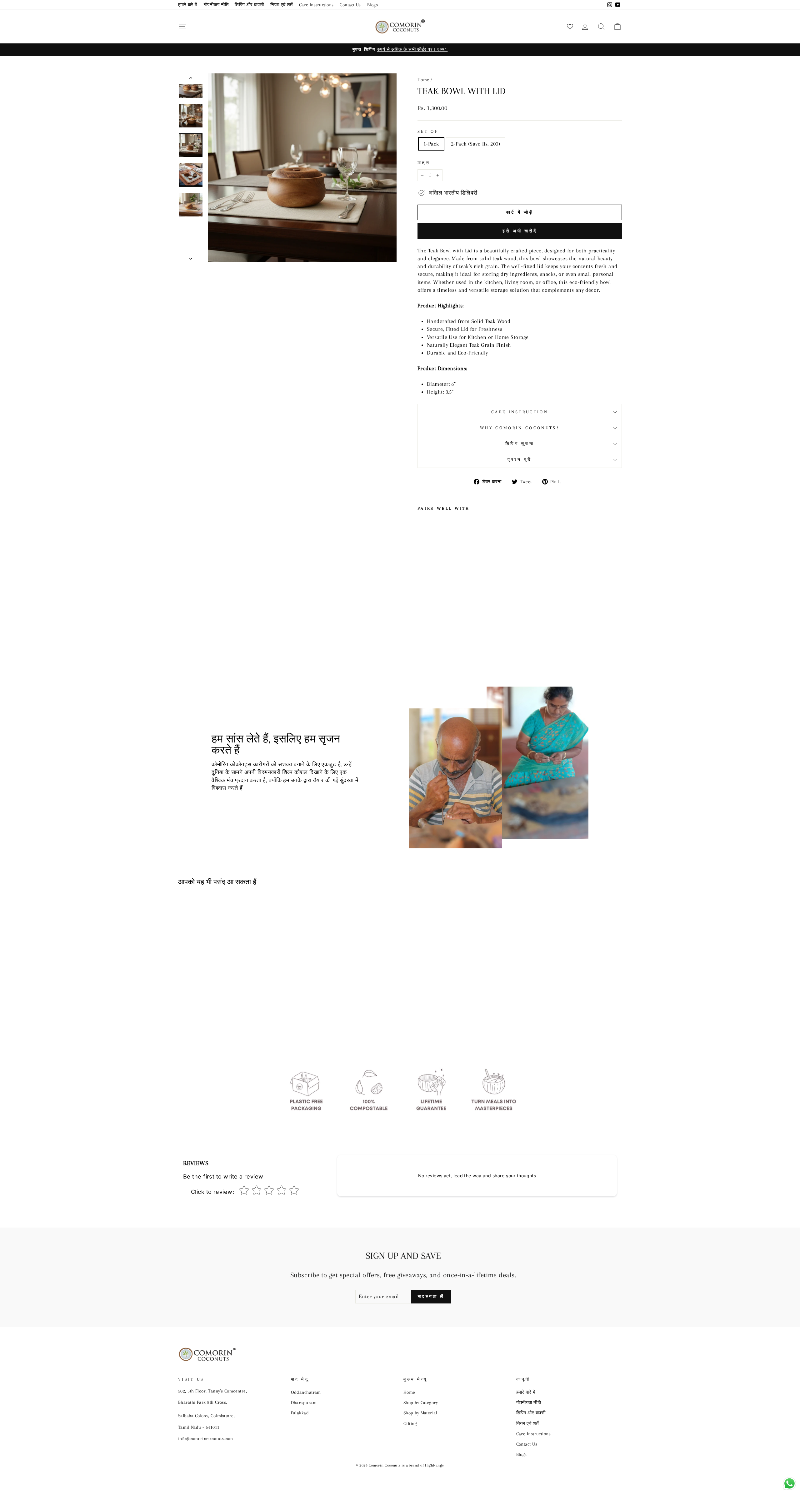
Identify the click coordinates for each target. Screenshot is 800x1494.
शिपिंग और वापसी (249, 4)
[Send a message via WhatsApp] (789, 1483)
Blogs (372, 4)
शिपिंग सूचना (519, 443)
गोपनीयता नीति (216, 4)
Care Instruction (519, 411)
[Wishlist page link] (570, 26)
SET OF (428, 131)
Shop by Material (420, 1412)
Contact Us (350, 4)
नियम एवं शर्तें (281, 4)
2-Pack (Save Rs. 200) (475, 144)
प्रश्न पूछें (520, 459)
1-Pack (431, 144)
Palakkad (300, 1412)
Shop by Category (420, 1402)
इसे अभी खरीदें (519, 231)
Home (423, 79)
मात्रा (424, 163)
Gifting (410, 1423)
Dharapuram (304, 1402)
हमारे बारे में (188, 4)
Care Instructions (316, 4)
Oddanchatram (306, 1392)
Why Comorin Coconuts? (519, 427)
